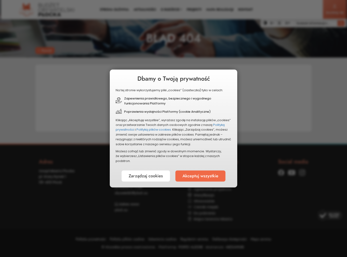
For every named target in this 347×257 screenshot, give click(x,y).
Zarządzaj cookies (146, 176)
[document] (173, 128)
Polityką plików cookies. (154, 130)
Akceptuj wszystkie (200, 176)
